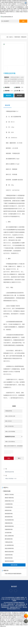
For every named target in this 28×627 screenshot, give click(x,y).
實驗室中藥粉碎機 (9, 497)
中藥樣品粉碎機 (24, 37)
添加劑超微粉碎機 (9, 520)
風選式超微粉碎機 (9, 548)
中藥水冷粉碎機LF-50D (10, 478)
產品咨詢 (8, 95)
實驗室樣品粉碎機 (9, 471)
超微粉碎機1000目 (9, 501)
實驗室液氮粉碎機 (9, 551)
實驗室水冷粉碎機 (9, 494)
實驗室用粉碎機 (8, 558)
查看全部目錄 (14, 565)
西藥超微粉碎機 (8, 523)
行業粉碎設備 (17, 37)
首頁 (7, 37)
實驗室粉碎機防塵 (9, 561)
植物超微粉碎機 (8, 513)
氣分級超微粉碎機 (9, 545)
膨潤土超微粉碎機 (9, 535)
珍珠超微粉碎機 (8, 507)
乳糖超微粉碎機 (8, 529)
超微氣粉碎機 (8, 510)
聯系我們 (19, 95)
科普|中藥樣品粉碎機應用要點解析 (13, 573)
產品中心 (11, 37)
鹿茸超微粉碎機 (8, 516)
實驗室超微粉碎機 (9, 526)
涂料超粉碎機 (8, 532)
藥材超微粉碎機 (8, 539)
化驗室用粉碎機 (8, 554)
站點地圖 (13, 599)
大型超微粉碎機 (8, 504)
